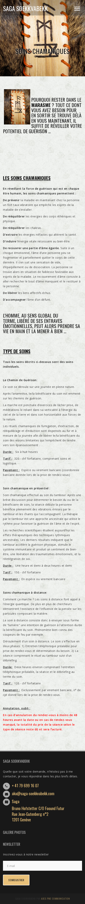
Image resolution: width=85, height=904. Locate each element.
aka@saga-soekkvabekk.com (33, 793)
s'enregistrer (16, 880)
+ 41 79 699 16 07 (25, 785)
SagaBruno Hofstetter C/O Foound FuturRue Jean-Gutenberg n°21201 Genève (38, 810)
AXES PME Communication (55, 898)
